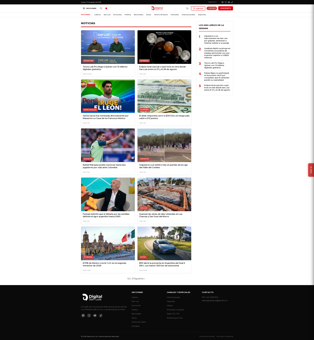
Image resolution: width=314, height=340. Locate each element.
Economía (117, 15)
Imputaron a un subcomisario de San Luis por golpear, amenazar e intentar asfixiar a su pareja (216, 39)
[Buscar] (101, 8)
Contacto (212, 2)
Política (128, 15)
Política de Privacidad (207, 336)
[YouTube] (229, 2)
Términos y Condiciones (224, 336)
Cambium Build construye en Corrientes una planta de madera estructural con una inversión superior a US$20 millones (217, 53)
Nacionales (138, 15)
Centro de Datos (161, 15)
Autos (148, 15)
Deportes (202, 15)
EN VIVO (213, 8)
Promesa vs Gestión (175, 310)
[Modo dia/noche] (187, 8)
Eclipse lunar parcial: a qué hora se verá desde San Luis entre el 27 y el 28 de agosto (217, 87)
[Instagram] (226, 2)
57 (133, 278)
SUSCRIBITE (225, 8)
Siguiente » (139, 278)
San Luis (107, 15)
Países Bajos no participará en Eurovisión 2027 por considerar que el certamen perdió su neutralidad (216, 76)
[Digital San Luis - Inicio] (157, 8)
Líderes (97, 15)
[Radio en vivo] (106, 8)
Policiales (175, 15)
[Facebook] (222, 2)
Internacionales (188, 15)
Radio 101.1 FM (173, 314)
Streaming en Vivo (175, 318)
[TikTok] (232, 2)
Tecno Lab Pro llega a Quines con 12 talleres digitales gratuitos (214, 65)
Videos (170, 305)
